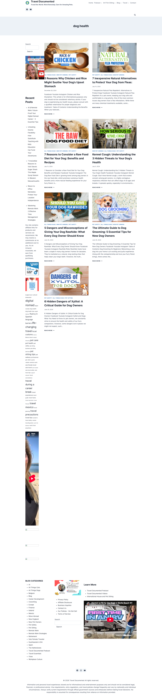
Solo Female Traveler (36, 639)
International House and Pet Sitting (100, 596)
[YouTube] (30, 9)
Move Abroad (34, 616)
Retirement (33, 636)
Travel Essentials (35, 654)
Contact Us (62, 608)
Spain (31, 645)
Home (91, 3)
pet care (34, 340)
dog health (33, 309)
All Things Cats (34, 587)
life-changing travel (31, 327)
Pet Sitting (69, 298)
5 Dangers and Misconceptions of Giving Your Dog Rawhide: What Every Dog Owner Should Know (65, 231)
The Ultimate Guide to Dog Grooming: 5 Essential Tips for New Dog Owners (111, 231)
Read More (49, 114)
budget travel (28, 295)
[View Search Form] (135, 15)
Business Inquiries (64, 605)
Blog (30, 596)
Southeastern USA (36, 642)
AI (29, 585)
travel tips (28, 418)
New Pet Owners (62, 75)
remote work (33, 362)
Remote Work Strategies (38, 633)
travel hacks (32, 397)
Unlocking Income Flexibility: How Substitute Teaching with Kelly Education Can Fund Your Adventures (33, 141)
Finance (31, 608)
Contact (133, 3)
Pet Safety (72, 75)
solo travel (28, 367)
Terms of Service (64, 614)
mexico (35, 334)
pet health (29, 343)
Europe (31, 605)
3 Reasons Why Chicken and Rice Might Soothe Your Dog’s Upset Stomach (65, 82)
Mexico (31, 613)
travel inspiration (29, 400)
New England (34, 619)
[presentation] (66, 58)
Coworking (33, 602)
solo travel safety (29, 370)
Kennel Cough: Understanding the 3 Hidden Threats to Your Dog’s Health (114, 158)
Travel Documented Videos (97, 593)
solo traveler (35, 367)
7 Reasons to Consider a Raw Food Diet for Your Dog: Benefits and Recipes (66, 158)
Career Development (36, 599)
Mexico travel (29, 337)
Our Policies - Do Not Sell (67, 611)
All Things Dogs (50, 75)
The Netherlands (35, 648)
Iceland (31, 610)
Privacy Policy (63, 599)
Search (28, 44)
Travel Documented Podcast (39, 651)
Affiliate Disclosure (65, 602)
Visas (31, 656)
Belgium (32, 593)
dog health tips (29, 311)
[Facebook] (27, 9)
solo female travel (30, 365)
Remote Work (34, 630)
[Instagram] (81, 670)
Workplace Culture (35, 659)
